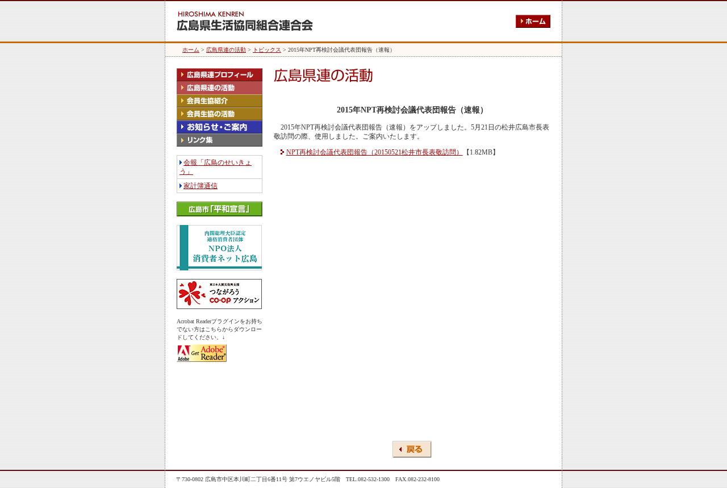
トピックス (267, 50)
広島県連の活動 (226, 50)
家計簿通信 (200, 186)
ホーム (190, 50)
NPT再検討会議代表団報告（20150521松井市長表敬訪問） (374, 152)
